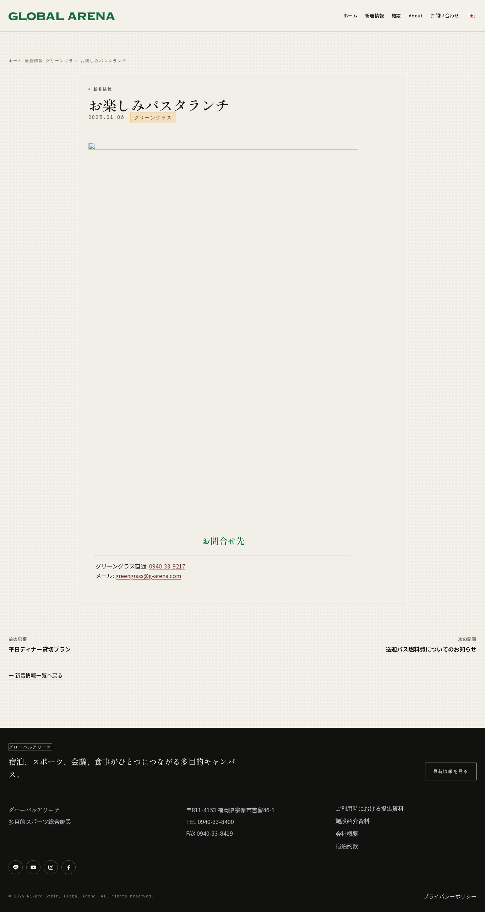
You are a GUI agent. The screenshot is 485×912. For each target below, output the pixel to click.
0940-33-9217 (167, 566)
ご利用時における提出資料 (370, 808)
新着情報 (374, 15)
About (416, 15)
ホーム (350, 15)
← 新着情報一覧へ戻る (36, 675)
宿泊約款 (347, 846)
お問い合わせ (444, 15)
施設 (396, 15)
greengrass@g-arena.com (148, 575)
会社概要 (347, 833)
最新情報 (34, 60)
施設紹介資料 (353, 820)
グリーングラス (62, 60)
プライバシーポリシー (449, 896)
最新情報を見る (450, 771)
